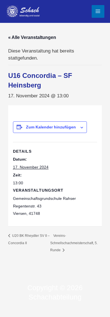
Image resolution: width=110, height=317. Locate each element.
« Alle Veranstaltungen (32, 37)
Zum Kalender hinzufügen (51, 127)
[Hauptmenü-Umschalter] (98, 11)
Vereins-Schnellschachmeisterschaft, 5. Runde (74, 243)
